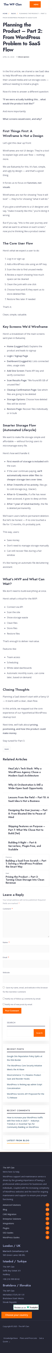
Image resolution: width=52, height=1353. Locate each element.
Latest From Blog (18, 1140)
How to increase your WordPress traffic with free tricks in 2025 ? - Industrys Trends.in (25, 1120)
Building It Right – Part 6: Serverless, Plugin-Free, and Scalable (24, 846)
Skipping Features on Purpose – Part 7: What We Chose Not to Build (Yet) (26, 829)
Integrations (8, 1223)
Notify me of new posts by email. (18, 1004)
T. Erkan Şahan (23, 57)
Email (6, 957)
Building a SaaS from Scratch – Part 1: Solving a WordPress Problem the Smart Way (26, 862)
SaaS (7, 749)
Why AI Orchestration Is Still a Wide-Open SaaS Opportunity (25, 786)
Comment (8, 909)
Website (6, 972)
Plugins (6, 1228)
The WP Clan (12, 4)
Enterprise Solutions (12, 1219)
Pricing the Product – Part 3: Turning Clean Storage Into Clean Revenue (25, 878)
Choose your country (16, 1314)
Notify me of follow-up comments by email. (23, 998)
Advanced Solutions (12, 1205)
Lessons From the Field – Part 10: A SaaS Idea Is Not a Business (28, 799)
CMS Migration (9, 1214)
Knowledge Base (11, 1338)
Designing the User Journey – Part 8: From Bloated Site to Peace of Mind (27, 813)
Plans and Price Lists (28, 1338)
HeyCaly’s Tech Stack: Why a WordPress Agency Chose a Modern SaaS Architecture (24, 772)
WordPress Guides (11, 1237)
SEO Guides (8, 1232)
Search (11, 1022)
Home (5, 13)
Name (6, 942)
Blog (13, 13)
